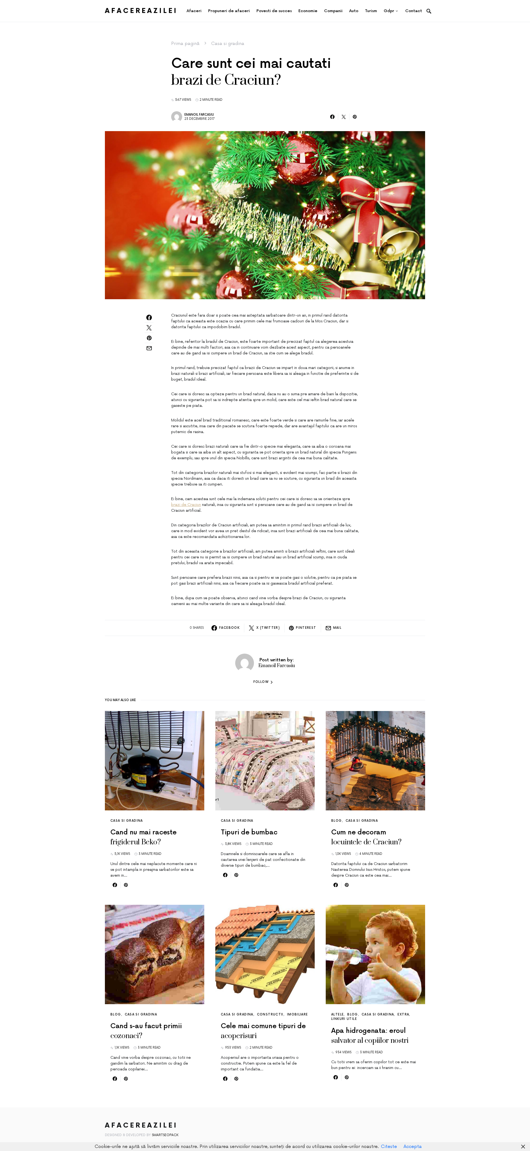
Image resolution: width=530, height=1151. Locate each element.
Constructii (270, 1014)
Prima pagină (185, 43)
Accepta (413, 1146)
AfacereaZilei (141, 11)
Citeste (389, 1146)
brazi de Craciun (186, 504)
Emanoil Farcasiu (199, 114)
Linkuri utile (344, 1019)
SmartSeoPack (165, 1135)
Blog (336, 821)
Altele (337, 1014)
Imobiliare (297, 1014)
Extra (403, 1014)
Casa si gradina (227, 43)
